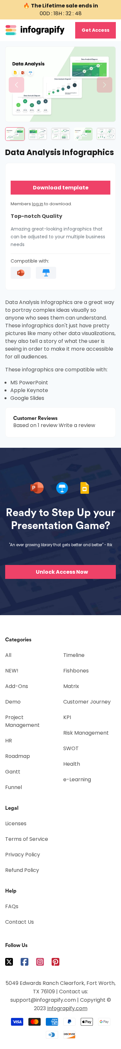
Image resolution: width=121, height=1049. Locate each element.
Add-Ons (16, 686)
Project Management (22, 721)
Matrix (71, 686)
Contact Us (19, 922)
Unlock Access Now (62, 572)
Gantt (12, 771)
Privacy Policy (22, 854)
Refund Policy (22, 870)
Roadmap (17, 756)
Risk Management (86, 733)
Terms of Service (26, 839)
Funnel (13, 787)
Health (71, 764)
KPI (67, 717)
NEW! (11, 670)
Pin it (9, 54)
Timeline (74, 655)
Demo (13, 701)
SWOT (71, 748)
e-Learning (77, 779)
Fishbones (76, 670)
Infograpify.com (67, 1008)
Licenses (15, 823)
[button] (16, 85)
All (8, 655)
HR (8, 740)
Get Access (95, 30)
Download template (60, 187)
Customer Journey (87, 701)
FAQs (11, 906)
